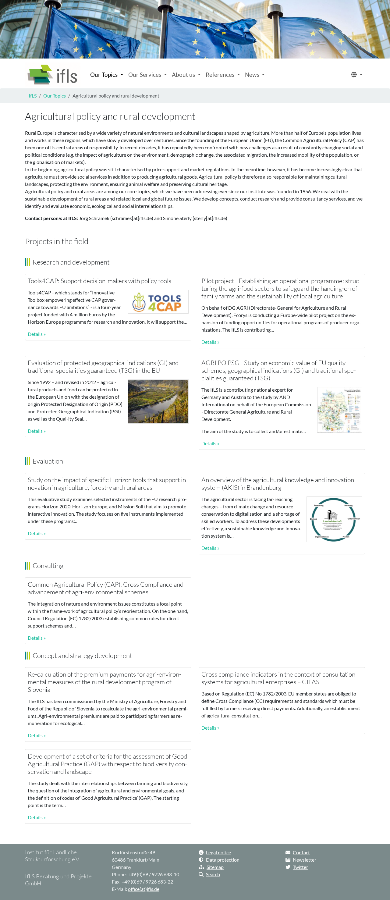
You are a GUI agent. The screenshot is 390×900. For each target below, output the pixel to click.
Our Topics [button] (104, 74)
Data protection (222, 860)
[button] (357, 75)
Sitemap (215, 867)
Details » (37, 334)
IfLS (33, 95)
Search (213, 874)
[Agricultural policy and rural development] (52, 74)
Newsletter (304, 860)
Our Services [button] (145, 74)
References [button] (221, 74)
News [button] (253, 74)
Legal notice (218, 852)
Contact (301, 852)
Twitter (300, 867)
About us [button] (184, 74)
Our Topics (54, 95)
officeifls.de (143, 889)
